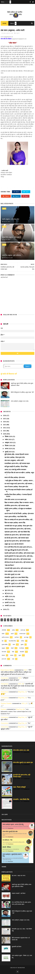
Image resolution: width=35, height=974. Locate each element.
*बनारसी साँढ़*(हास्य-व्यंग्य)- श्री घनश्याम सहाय (18, 568)
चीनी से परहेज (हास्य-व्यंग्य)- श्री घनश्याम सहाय (18, 559)
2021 (5, 431)
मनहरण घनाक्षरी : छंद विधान (18, 893)
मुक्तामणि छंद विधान (16, 946)
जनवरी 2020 (9, 605)
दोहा (3, 641)
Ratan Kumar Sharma (7, 670)
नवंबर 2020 (8, 439)
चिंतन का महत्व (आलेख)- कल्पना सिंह (15, 522)
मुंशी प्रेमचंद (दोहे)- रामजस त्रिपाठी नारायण (17, 454)
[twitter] (33, 2)
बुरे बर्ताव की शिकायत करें (9, 374)
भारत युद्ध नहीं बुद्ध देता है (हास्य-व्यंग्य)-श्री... (17, 550)
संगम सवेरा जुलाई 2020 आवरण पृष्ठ (23, 762)
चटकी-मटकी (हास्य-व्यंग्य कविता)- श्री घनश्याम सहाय (19, 553)
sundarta (3, 709)
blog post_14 (22, 692)
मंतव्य (14, 644)
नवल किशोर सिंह (12, 641)
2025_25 (24, 703)
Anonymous (4, 678)
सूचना (20, 655)
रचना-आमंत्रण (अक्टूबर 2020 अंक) (19, 401)
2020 (5, 434)
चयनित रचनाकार (5, 637)
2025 (5, 418)
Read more (10, 828)
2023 (5, 424)
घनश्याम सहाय (22, 633)
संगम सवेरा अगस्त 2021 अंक (21, 750)
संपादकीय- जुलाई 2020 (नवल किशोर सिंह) (16, 577)
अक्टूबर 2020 (9, 442)
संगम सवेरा (4, 651)
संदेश (13, 651)
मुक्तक (22, 644)
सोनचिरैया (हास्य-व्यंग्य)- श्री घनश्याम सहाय (17, 505)
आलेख (13, 630)
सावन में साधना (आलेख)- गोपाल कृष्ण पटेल (16, 486)
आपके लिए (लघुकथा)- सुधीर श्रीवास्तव (11, 255)
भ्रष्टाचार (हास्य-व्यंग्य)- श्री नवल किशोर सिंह (17, 532)
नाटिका (22, 641)
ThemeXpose (21, 967)
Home (4, 23)
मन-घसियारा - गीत (7, 840)
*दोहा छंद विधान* (9, 565)
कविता (3, 633)
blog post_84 (20, 709)
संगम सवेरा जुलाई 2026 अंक (10, 831)
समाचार (11, 655)
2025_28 (21, 684)
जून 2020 (8, 590)
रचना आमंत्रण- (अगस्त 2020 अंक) (14, 571)
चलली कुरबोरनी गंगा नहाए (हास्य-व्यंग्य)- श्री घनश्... (19, 556)
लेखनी (12, 648)
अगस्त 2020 (8, 448)
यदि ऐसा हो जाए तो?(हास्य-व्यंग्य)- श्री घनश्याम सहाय (19, 562)
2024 (5, 421)
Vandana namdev (6, 703)
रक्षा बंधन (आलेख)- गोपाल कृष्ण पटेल (15, 457)
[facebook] (30, 2)
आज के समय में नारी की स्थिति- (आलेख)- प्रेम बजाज (19, 513)
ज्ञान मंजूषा (26, 637)
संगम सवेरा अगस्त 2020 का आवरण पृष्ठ (15, 499)
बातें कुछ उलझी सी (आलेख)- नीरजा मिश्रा (16, 466)
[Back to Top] (17, 971)
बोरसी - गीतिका (7, 847)
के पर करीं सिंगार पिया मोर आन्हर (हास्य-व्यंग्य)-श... (19, 547)
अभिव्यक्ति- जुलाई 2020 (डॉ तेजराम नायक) (16, 583)
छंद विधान (17, 637)
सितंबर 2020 (9, 445)
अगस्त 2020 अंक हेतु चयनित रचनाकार (15, 469)
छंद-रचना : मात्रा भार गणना (18, 875)
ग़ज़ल (13, 659)
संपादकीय (22, 651)
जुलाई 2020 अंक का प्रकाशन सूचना (15, 586)
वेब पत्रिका (21, 648)
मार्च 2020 (8, 599)
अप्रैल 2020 (8, 596)
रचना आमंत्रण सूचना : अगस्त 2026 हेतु (13, 824)
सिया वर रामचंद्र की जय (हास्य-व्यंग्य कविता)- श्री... (19, 519)
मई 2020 (7, 593)
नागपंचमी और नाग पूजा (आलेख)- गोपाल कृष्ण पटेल (18, 526)
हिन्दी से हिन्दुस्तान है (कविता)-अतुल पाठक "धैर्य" (22, 392)
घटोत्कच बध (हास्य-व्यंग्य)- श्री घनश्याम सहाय (17, 535)
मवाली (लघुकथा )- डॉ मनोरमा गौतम (10, 219)
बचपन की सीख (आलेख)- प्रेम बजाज (15, 477)
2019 (5, 609)
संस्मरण (3, 655)
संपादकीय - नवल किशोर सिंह (21, 799)
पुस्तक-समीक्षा (4, 644)
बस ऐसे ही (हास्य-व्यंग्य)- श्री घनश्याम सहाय (17, 538)
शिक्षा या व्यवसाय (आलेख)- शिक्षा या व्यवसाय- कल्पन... (19, 502)
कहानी (12, 633)
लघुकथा (18, 33)
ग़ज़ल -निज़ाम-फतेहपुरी (19, 787)
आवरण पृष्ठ (23, 630)
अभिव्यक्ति (4, 630)
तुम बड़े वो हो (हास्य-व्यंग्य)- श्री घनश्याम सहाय (17, 541)
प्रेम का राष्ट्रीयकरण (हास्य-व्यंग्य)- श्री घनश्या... (18, 529)
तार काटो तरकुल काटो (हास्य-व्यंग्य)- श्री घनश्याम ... (19, 483)
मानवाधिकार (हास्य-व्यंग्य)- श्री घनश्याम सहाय (17, 463)
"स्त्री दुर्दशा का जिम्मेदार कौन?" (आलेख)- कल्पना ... (19, 480)
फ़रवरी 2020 (8, 602)
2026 (5, 415)
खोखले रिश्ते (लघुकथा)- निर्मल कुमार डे (11, 237)
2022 (5, 428)
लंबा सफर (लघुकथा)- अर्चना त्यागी (14, 460)
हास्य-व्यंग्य (4, 659)
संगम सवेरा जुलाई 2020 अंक (12, 574)
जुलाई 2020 (8, 452)
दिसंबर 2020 (8, 436)
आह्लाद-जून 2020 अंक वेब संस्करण (14, 544)
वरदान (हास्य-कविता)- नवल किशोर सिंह (16, 516)
